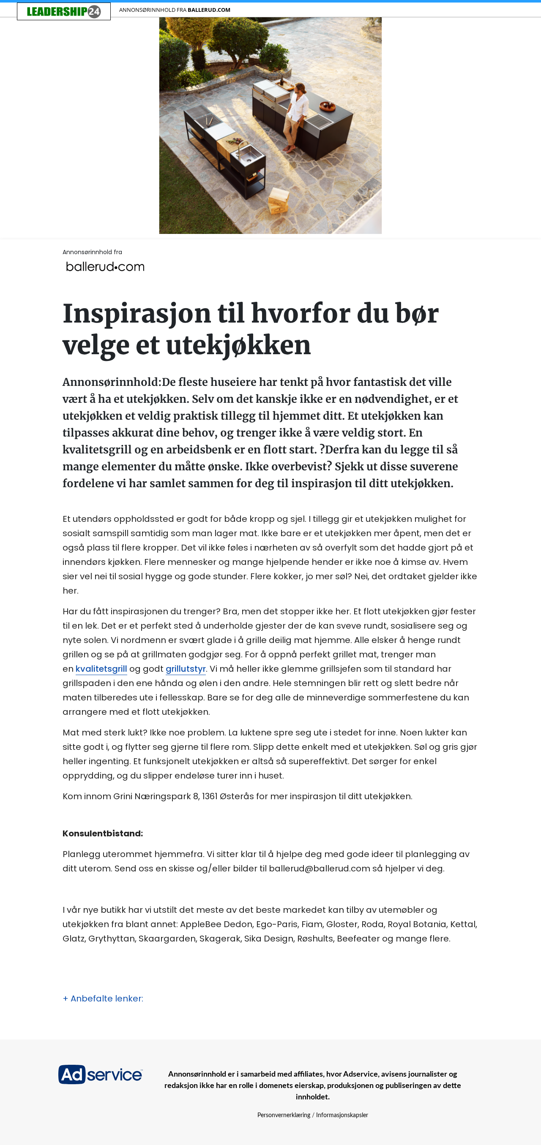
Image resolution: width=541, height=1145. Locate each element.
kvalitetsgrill (101, 669)
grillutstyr (186, 669)
